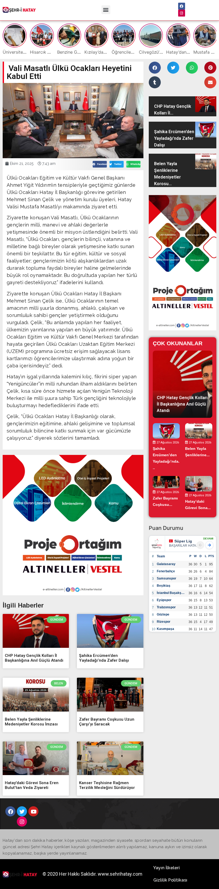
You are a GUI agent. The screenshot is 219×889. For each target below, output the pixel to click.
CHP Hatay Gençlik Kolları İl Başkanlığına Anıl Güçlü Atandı (34, 658)
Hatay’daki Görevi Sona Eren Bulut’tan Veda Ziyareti (31, 785)
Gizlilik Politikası (170, 880)
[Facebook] (181, 6)
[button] (105, 9)
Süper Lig (183, 541)
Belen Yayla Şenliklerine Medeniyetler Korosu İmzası (31, 722)
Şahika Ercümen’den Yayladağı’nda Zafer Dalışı (104, 658)
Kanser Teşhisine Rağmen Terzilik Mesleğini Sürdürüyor (107, 785)
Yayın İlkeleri (166, 867)
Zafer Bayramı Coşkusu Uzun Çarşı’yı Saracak (106, 722)
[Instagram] (181, 13)
